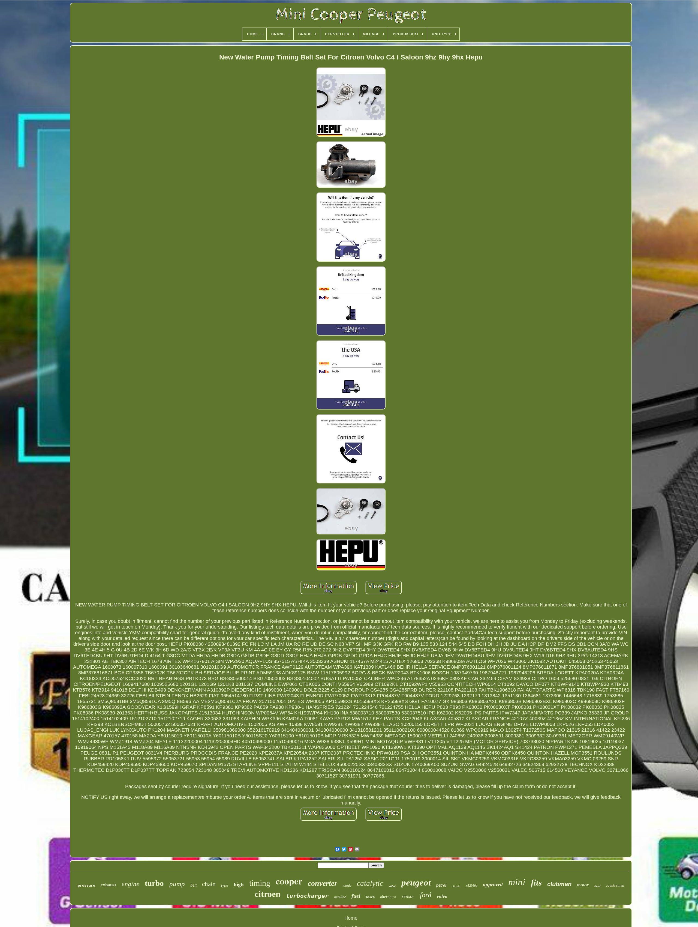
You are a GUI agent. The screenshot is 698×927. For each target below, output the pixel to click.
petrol (441, 885)
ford (425, 895)
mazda (347, 885)
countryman (615, 885)
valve (392, 886)
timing (259, 882)
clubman (559, 884)
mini (516, 882)
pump (177, 883)
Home (350, 918)
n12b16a (471, 885)
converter (322, 883)
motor (583, 884)
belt (193, 885)
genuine (340, 897)
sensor (408, 896)
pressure (86, 885)
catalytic (370, 883)
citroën (456, 886)
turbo (154, 883)
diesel (597, 886)
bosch (370, 897)
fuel (355, 896)
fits (536, 882)
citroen (268, 894)
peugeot (416, 882)
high (239, 884)
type (224, 885)
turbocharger (307, 896)
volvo (442, 896)
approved (493, 884)
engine (130, 883)
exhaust (108, 884)
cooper (289, 881)
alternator (388, 897)
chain (209, 884)
